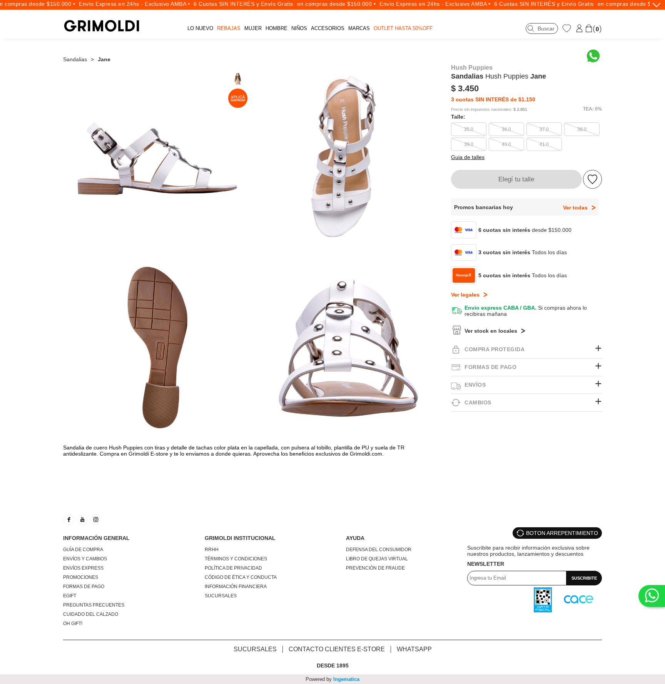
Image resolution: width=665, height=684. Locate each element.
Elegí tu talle (516, 179)
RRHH (212, 549)
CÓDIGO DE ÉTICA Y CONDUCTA (241, 577)
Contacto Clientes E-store (337, 649)
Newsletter (485, 564)
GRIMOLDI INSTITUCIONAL (240, 538)
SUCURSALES (221, 595)
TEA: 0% (592, 109)
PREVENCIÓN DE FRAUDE (375, 568)
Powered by (332, 679)
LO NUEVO (200, 28)
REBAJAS (229, 28)
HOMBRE (276, 28)
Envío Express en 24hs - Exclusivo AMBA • (125, 4)
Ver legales (465, 295)
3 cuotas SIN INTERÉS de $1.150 (493, 99)
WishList (567, 28)
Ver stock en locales (490, 331)
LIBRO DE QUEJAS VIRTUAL (377, 559)
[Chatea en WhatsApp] (593, 56)
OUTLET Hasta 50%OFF (403, 28)
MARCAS (359, 28)
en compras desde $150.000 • (326, 4)
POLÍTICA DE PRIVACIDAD (233, 568)
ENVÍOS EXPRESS (83, 568)
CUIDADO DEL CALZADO (90, 614)
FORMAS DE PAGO (83, 586)
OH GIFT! (72, 623)
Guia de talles (468, 157)
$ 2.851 (520, 109)
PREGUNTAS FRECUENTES (93, 605)
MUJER (253, 28)
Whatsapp (414, 649)
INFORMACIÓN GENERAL (96, 538)
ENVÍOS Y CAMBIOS (85, 559)
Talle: (458, 117)
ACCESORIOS (327, 28)
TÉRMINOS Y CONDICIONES (236, 559)
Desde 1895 (333, 665)
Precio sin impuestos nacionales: (481, 109)
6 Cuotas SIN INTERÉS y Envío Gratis (234, 4)
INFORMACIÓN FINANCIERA (236, 586)
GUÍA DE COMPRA (83, 549)
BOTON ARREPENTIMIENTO (562, 533)
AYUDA (355, 538)
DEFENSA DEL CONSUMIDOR (378, 549)
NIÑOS (299, 28)
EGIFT (69, 595)
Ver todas (575, 208)
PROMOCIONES (80, 577)
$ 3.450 (465, 88)
